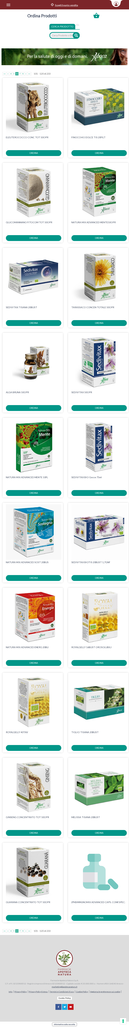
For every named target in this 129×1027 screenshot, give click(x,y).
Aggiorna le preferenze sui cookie (105, 991)
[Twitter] (64, 1007)
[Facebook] (58, 1007)
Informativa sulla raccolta (64, 1024)
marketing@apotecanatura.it (64, 987)
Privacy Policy (20, 991)
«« (5, 73)
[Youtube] (71, 1007)
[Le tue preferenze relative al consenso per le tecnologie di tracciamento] (123, 1021)
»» (29, 73)
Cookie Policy (82, 991)
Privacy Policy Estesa (38, 991)
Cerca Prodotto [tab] (62, 26)
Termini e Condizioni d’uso (62, 991)
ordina (33, 153)
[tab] (77, 25)
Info (11, 991)
